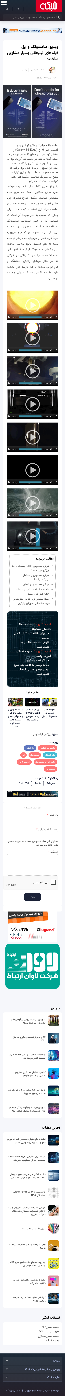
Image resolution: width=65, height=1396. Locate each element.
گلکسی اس (50, 769)
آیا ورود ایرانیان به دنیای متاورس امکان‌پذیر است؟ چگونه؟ (30, 1074)
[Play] (9, 317)
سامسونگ (34, 755)
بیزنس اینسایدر (42, 734)
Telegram (51, 783)
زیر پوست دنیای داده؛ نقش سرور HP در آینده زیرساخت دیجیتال (27, 1264)
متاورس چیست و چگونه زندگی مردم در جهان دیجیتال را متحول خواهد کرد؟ (27, 1109)
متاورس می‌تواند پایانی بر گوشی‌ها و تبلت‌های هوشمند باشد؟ (28, 1021)
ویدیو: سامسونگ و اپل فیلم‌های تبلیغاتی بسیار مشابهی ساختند (32, 53)
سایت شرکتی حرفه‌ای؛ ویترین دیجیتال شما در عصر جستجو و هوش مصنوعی (28, 1176)
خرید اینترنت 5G (49, 1331)
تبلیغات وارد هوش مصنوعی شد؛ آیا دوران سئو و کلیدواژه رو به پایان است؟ (26, 1140)
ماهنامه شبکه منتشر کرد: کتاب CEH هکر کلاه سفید (32, 591)
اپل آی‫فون (29, 748)
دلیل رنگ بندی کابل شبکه (33, 1228)
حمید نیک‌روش (38, 70)
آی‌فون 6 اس (24, 762)
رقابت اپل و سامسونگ (45, 762)
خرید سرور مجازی (48, 1336)
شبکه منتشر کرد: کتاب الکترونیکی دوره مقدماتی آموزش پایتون (31, 601)
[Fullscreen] (55, 317)
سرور (13, 1390)
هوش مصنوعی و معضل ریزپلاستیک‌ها (36, 577)
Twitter (38, 783)
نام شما (52, 815)
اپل (23, 755)
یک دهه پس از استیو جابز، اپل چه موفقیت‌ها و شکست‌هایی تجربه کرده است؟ (15, 718)
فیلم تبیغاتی (50, 755)
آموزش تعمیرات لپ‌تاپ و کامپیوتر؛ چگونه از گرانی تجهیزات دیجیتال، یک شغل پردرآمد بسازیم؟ (26, 1211)
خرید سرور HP (50, 1327)
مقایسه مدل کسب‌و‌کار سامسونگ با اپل (49, 713)
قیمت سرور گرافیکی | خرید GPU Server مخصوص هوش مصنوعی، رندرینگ (27, 1158)
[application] (32, 305)
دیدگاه (53, 852)
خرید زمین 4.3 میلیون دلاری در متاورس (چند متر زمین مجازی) (27, 1091)
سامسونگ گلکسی (47, 748)
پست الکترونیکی (47, 829)
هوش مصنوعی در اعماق (36, 584)
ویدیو (24, 70)
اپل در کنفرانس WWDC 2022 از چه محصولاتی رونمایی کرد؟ (32, 715)
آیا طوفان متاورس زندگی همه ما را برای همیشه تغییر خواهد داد (27, 1056)
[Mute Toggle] (51, 317)
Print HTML (24, 783)
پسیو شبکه (52, 1340)
